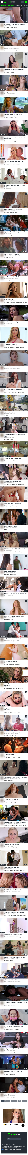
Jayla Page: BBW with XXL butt (11, 756)
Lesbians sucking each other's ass (13, 209)
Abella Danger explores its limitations (14, 277)
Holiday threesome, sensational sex (13, 92)
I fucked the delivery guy (10, 460)
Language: (14, 1138)
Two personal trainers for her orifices (14, 616)
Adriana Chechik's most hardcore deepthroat (13, 684)
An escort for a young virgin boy (12, 732)
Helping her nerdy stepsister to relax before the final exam (15, 137)
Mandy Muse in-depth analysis (11, 936)
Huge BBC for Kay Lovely (10, 661)
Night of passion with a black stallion (13, 1094)
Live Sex (4, 5)
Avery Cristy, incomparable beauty (12, 891)
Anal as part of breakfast (10, 980)
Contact (3, 1146)
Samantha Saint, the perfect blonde (13, 116)
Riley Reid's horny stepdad (11, 47)
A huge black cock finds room (11, 867)
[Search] (22, 2)
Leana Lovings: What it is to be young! (13, 527)
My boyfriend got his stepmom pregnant (14, 389)
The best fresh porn (9, 437)
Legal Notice (17, 1146)
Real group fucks (8, 550)
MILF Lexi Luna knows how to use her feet (15, 24)
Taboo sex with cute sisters (11, 140)
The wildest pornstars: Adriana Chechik (13, 686)
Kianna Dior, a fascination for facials (13, 345)
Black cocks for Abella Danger (11, 278)
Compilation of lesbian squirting (12, 503)
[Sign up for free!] (26, 2)
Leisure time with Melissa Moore (12, 300)
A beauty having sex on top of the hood (14, 322)
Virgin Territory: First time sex (11, 733)
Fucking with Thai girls (10, 1050)
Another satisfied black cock (11, 344)
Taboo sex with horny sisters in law (12, 778)
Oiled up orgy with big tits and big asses (14, 549)
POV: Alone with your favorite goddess (13, 823)
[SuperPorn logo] (9, 2)
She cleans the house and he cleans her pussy (14, 435)
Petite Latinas (8, 188)
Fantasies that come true (10, 526)
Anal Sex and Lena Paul (10, 868)
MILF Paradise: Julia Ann (10, 1005)
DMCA (16, 1147)
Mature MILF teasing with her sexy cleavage (15, 594)
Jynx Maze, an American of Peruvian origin (13, 981)
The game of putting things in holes (13, 1071)
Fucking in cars (8, 323)
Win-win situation (8, 299)
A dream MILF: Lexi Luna (10, 25)
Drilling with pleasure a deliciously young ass (14, 161)
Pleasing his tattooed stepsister (12, 367)
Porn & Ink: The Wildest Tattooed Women (13, 368)
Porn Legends (8, 233)
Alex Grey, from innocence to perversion (13, 164)
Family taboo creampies (10, 391)
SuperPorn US (19, 5)
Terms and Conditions (10, 1146)
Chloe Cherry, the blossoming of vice (13, 711)
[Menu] (2, 2)
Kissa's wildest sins (9, 482)
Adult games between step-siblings (13, 1026)
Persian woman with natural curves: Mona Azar (13, 71)
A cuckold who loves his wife (11, 844)
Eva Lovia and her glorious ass (11, 210)
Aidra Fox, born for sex (10, 1095)
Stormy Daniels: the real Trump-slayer (13, 255)
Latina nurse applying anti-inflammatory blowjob (14, 186)
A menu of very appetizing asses (12, 481)
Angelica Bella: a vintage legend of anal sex (15, 232)
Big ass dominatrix (9, 754)
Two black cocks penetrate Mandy (13, 934)
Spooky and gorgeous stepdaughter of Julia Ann (15, 1003)
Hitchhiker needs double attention (13, 114)
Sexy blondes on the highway (11, 254)
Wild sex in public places (10, 413)
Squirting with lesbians (10, 505)
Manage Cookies (11, 1147)
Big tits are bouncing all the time (12, 799)
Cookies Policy (5, 1147)
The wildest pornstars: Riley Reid (12, 48)
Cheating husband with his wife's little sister (15, 777)
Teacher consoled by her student (12, 639)
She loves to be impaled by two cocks (14, 912)
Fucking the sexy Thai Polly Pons (12, 1049)
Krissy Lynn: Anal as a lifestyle (11, 958)
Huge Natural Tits (9, 595)
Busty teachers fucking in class (12, 640)
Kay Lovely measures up (10, 662)
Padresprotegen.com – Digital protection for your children (13, 1150)
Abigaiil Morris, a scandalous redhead (13, 801)
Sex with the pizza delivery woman (13, 458)
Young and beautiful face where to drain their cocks (14, 708)
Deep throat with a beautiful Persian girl (14, 69)
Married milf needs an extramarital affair (15, 957)
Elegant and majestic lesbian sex (12, 890)
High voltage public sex (10, 412)
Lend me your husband (10, 93)
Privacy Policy (22, 1146)
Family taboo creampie (10, 571)
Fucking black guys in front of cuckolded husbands (13, 846)
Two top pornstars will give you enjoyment (15, 822)
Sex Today (11, 5)
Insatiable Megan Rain (10, 913)
